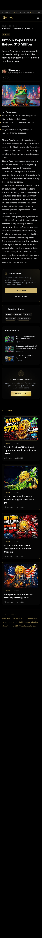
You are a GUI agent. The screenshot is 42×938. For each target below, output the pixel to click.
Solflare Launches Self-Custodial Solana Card (19, 618)
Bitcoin (12, 26)
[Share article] (4, 78)
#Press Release (24, 319)
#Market (18, 314)
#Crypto (27, 314)
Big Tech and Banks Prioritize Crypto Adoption (20, 622)
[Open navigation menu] (37, 17)
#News (8, 314)
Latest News (21, 291)
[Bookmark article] (9, 78)
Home (4, 26)
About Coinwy (21, 297)
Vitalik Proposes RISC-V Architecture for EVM (19, 626)
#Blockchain (10, 319)
